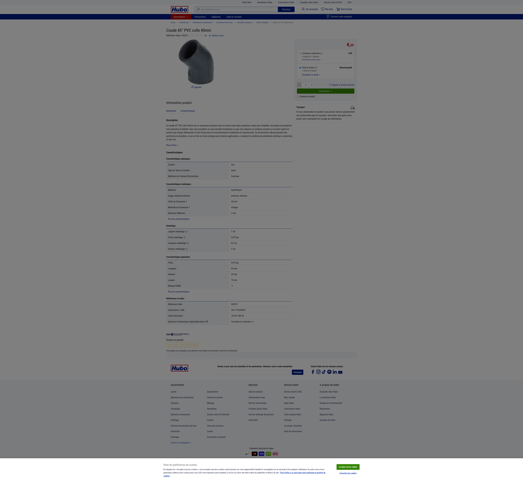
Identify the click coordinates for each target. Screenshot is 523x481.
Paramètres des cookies (348, 473)
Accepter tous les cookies (348, 467)
